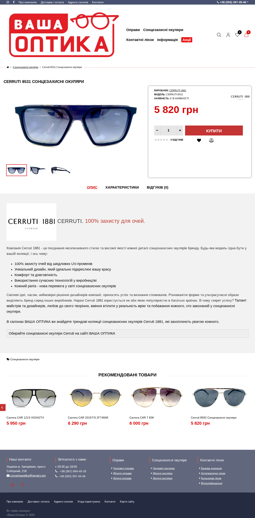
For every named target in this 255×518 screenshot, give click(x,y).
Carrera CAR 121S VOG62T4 (25, 417)
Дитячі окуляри (162, 478)
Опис (92, 187)
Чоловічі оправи (123, 468)
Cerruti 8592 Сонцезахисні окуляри (213, 417)
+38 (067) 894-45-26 (73, 471)
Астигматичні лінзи (213, 473)
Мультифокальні (211, 483)
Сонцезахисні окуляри (24, 359)
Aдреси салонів (78, 2)
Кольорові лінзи (211, 478)
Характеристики (122, 187)
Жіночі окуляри (163, 473)
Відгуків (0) (157, 187)
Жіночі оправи (122, 473)
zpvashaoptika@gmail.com (28, 475)
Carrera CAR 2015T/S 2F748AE (88, 417)
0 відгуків (177, 139)
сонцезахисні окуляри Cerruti (50, 333)
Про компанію (28, 2)
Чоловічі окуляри (164, 468)
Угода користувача (88, 501)
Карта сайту (127, 501)
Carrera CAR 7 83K (141, 417)
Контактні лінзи (212, 460)
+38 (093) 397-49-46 (72, 476)
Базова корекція (211, 468)
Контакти (98, 2)
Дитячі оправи (122, 478)
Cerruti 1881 (177, 90)
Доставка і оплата (52, 2)
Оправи (118, 460)
